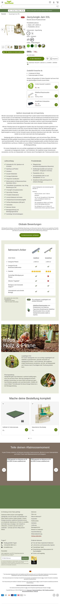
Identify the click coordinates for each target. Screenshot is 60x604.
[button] (18, 469)
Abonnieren (25, 558)
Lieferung (33, 525)
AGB (43, 590)
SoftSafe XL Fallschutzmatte (10, 427)
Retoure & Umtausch (37, 529)
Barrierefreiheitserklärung (27, 591)
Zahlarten (34, 523)
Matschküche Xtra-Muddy (39, 427)
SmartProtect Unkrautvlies (42, 101)
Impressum (29, 590)
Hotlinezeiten (35, 521)
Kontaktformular (8, 547)
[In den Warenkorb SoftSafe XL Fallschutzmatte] (26, 429)
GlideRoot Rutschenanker (42, 92)
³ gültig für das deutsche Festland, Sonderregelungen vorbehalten (30, 585)
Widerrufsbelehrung (36, 534)
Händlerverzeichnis (49, 590)
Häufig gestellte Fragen (10, 543)
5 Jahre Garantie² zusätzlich (42, 84)
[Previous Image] (2, 29)
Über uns (33, 514)
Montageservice (35, 527)
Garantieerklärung (36, 531)
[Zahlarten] (14, 595)
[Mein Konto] (54, 2)
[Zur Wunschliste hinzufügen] (47, 59)
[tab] (28, 438)
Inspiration (34, 518)
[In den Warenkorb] (56, 87)
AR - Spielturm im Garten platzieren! (14, 52)
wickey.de (36, 591)
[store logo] (9, 2)
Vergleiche (55, 58)
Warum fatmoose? (36, 516)
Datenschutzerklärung (37, 590)
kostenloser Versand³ (34, 62)
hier (43, 577)
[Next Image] (24, 29)
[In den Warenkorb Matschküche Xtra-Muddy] (55, 429)
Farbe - (33, 42)
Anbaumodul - (34, 30)
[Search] (57, 6)
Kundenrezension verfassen (30, 235)
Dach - (31, 36)
